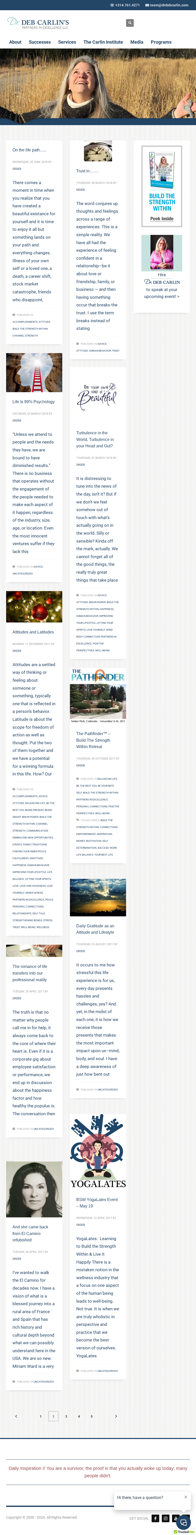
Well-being (102, 650)
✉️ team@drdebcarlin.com (166, 5)
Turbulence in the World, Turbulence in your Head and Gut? (95, 439)
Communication (37, 830)
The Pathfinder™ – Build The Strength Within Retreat (93, 740)
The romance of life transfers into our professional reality (30, 973)
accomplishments (25, 321)
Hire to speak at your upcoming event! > (161, 285)
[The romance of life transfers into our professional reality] (34, 951)
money (80, 841)
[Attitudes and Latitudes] (34, 607)
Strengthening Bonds (27, 920)
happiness (107, 609)
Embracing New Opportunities (33, 837)
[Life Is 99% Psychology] (34, 373)
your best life (103, 854)
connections (109, 827)
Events (17, 844)
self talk (38, 913)
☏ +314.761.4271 (125, 5)
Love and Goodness (33, 885)
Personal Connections (28, 906)
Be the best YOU (86, 785)
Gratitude (36, 858)
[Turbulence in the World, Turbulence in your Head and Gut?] (98, 395)
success (103, 847)
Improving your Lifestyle (29, 872)
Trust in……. (87, 171)
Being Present (34, 810)
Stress (47, 920)
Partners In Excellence (28, 899)
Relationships (22, 913)
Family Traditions (35, 844)
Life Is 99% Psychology (34, 402)
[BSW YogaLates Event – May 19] (98, 1152)
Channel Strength (25, 335)
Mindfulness (34, 892)
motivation (93, 841)
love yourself (96, 629)
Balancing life (35, 803)
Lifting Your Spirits (38, 879)
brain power (97, 602)
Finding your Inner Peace (29, 851)
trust (116, 350)
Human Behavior (100, 350)
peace (49, 899)
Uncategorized (23, 573)
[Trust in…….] (98, 151)
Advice (102, 343)
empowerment (86, 834)
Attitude (44, 321)
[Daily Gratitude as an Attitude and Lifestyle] (98, 897)
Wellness (42, 927)
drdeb (17, 169)
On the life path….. (29, 150)
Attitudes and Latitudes (33, 632)
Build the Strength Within (30, 328)
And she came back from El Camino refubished (30, 1233)
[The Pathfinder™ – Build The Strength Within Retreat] (98, 696)
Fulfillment (21, 858)
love (16, 885)
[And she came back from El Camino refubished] (34, 1189)
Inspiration (104, 834)
